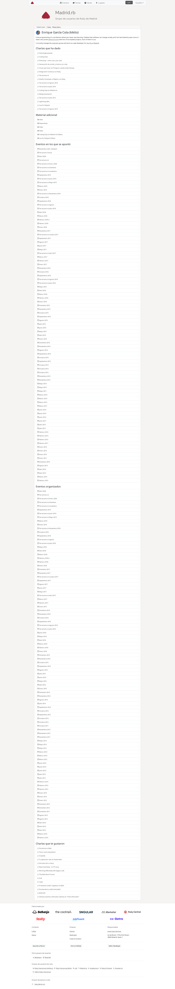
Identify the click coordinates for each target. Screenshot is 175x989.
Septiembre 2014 (45, 354)
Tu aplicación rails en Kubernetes (50, 860)
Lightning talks (44, 101)
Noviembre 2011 (44, 737)
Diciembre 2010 (44, 462)
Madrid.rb (83, 968)
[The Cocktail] (63, 912)
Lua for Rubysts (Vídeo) (47, 138)
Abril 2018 (42, 212)
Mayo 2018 (43, 547)
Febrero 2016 (43, 298)
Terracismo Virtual (45, 153)
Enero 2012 (43, 454)
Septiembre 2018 (45, 201)
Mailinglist (73, 935)
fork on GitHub (76, 946)
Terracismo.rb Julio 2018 (47, 209)
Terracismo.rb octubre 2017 (48, 235)
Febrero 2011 (43, 443)
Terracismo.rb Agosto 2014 (48, 83)
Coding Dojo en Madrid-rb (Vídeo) (50, 134)
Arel (40, 878)
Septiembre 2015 (45, 317)
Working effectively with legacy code (51, 871)
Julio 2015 (42, 324)
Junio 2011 (42, 421)
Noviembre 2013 (44, 376)
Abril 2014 (42, 469)
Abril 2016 (42, 291)
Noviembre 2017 (44, 231)
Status (34, 935)
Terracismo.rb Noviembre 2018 (49, 194)
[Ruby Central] (132, 912)
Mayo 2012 (43, 748)
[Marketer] (109, 912)
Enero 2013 (43, 451)
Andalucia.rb (94, 968)
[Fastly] (41, 919)
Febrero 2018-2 (44, 220)
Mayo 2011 (43, 391)
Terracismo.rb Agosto (46, 205)
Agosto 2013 (43, 466)
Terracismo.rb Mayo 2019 (48, 182)
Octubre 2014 (43, 358)
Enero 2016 (43, 302)
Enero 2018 (43, 227)
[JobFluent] (79, 919)
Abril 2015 (42, 335)
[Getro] (117, 919)
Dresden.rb (119, 968)
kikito (49, 27)
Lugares (101, 3)
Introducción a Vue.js (46, 863)
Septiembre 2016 (45, 276)
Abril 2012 (42, 830)
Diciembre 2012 (44, 808)
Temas (78, 3)
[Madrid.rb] (45, 14)
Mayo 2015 (43, 331)
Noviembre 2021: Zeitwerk (48, 149)
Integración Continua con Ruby (50, 72)
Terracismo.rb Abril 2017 (47, 253)
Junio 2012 (42, 417)
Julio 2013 (42, 425)
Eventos (65, 3)
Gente (89, 3)
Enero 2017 (43, 264)
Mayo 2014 (43, 384)
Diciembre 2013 (44, 804)
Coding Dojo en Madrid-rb (48, 90)
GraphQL (42, 856)
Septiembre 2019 (45, 175)
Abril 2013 (42, 473)
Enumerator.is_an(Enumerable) (49, 889)
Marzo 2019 (43, 186)
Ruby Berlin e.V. (40, 984)
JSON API (42, 893)
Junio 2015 (42, 328)
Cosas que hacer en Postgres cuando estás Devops (56, 68)
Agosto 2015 (43, 320)
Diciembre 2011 (44, 812)
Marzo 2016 (43, 294)
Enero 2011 (43, 458)
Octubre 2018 (43, 197)
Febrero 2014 (43, 432)
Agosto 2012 (43, 819)
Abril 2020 (42, 156)
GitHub (72, 931)
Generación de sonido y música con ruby (53, 64)
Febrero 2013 (43, 436)
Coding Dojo (43, 57)
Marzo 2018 (43, 216)
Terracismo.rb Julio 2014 (47, 87)
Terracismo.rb (44, 75)
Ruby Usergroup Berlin (64, 968)
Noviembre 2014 (44, 346)
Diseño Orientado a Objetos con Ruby (52, 79)
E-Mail (34, 931)
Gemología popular (46, 53)
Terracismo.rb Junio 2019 (47, 179)
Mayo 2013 (43, 387)
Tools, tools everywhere (47, 852)
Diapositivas (43, 123)
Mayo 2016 (43, 287)
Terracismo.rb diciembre (47, 168)
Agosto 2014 (43, 350)
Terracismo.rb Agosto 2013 (48, 109)
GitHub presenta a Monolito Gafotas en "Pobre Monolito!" (59, 897)
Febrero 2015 (43, 481)
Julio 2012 (42, 428)
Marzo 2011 (43, 406)
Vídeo (41, 127)
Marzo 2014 (43, 395)
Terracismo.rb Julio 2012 (47, 98)
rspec (41, 882)
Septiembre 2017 (45, 238)
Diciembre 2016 (44, 610)
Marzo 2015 (43, 477)
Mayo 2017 (43, 250)
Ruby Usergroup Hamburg (44, 968)
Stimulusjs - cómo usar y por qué (50, 61)
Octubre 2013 (43, 365)
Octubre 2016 (43, 272)
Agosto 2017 (43, 242)
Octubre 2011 (43, 726)
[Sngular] (86, 912)
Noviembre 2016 (44, 268)
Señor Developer (114, 946)
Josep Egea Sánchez (114, 931)
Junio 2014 (42, 410)
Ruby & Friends (107, 968)
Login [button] (128, 2)
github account (53, 40)
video (41, 120)
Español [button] (139, 3)
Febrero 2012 (43, 440)
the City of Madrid (93, 43)
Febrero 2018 (43, 223)
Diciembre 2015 (44, 305)
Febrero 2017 (43, 261)
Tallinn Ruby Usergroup (43, 972)
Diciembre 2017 (44, 569)
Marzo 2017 (43, 257)
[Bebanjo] (41, 912)
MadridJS (48, 957)
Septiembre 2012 (45, 361)
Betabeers (38, 957)
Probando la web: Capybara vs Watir (51, 886)
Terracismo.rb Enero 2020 (48, 164)
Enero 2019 (43, 190)
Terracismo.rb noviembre (48, 171)
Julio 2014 (42, 703)
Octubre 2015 (43, 313)
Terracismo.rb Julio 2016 (47, 283)
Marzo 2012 (43, 402)
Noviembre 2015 (44, 309)
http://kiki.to (57, 27)
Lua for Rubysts (44, 105)
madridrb (55, 43)
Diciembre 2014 (44, 343)
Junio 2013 (42, 413)
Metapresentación (45, 94)
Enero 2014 (43, 447)
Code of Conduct (75, 939)
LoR (76, 968)
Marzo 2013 (43, 399)
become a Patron (39, 946)
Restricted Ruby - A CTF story (49, 867)
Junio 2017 (42, 246)
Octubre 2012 (43, 372)
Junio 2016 (42, 633)
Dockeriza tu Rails (45, 848)
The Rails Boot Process (47, 874)
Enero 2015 (43, 339)
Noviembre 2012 (44, 380)
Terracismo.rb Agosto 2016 (48, 279)
